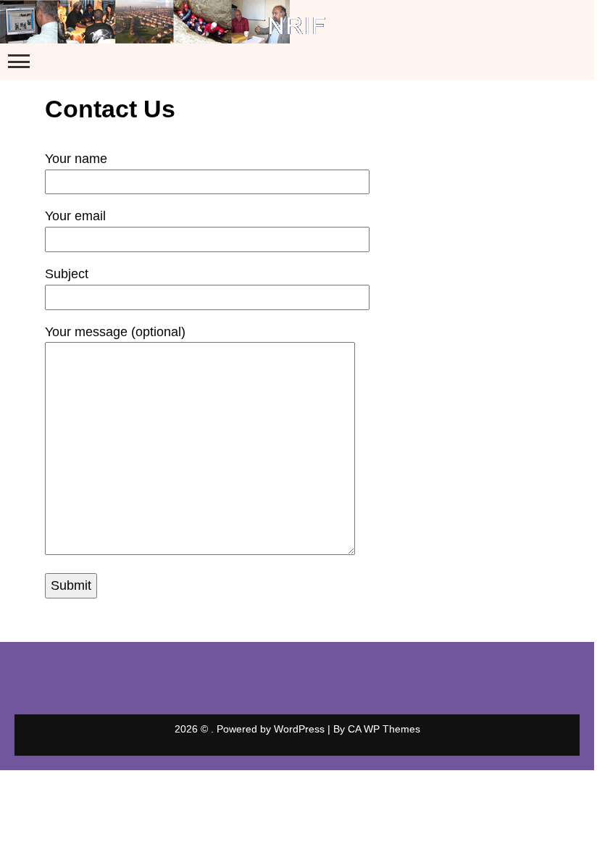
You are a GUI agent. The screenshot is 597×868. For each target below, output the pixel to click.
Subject (66, 274)
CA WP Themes (384, 729)
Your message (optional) (115, 332)
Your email (75, 216)
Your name (76, 158)
